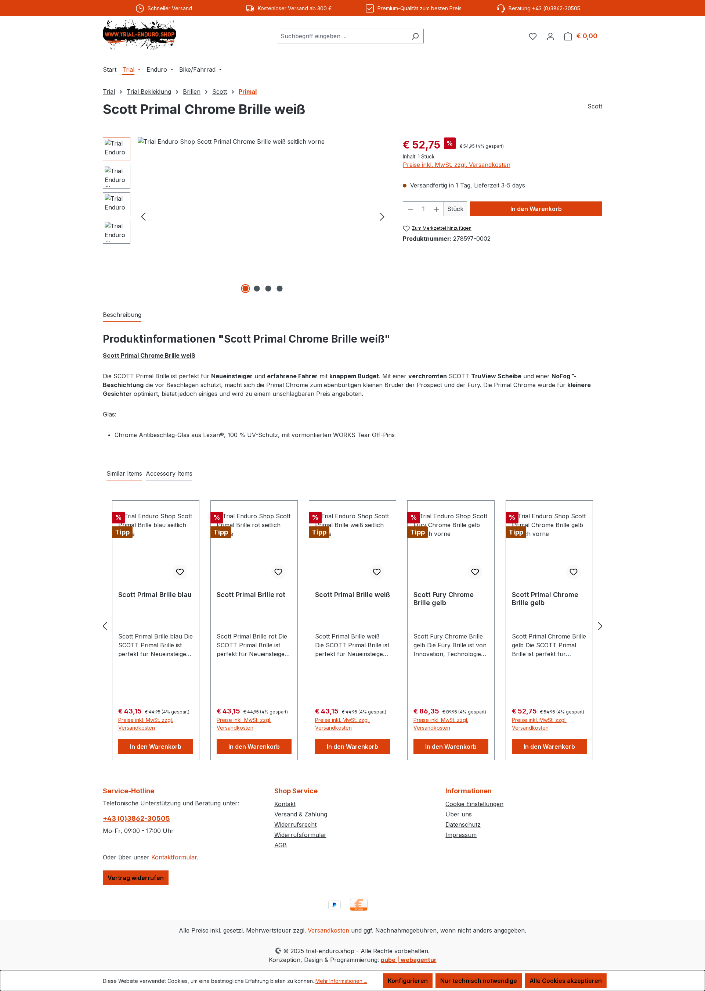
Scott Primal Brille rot (251, 594)
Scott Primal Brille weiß (352, 594)
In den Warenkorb (536, 208)
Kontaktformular (174, 857)
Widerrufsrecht (295, 824)
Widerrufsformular (300, 834)
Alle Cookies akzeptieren (565, 980)
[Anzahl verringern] (410, 208)
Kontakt (285, 804)
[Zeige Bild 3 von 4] (268, 288)
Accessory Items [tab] (169, 473)
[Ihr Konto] (550, 36)
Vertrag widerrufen (136, 877)
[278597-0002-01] (263, 216)
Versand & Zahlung (300, 814)
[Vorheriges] (143, 216)
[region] (245, 216)
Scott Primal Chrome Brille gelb (545, 599)
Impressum (461, 834)
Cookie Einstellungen (474, 804)
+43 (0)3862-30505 (136, 818)
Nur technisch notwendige (478, 980)
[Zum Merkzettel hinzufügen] (180, 572)
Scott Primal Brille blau (155, 594)
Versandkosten (328, 930)
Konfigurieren (408, 980)
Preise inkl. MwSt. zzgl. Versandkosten (456, 164)
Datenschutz (463, 824)
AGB (280, 845)
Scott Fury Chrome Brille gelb (443, 599)
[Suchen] (415, 36)
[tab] (122, 315)
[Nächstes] (382, 216)
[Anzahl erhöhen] (436, 208)
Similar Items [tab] (124, 473)
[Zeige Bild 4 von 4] (280, 288)
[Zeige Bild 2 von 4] (257, 288)
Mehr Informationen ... (341, 981)
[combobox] (342, 36)
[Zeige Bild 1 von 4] (246, 288)
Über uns (458, 814)
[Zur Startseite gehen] (139, 34)
